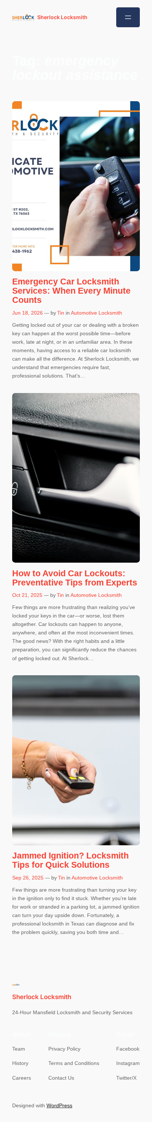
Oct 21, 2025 (27, 595)
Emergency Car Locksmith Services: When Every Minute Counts (71, 291)
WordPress (59, 1105)
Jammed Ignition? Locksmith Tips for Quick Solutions (70, 860)
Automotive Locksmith (96, 313)
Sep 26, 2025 (28, 878)
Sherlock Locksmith (62, 17)
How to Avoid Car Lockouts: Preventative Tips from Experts (74, 578)
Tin (60, 313)
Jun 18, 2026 (27, 313)
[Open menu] (128, 17)
